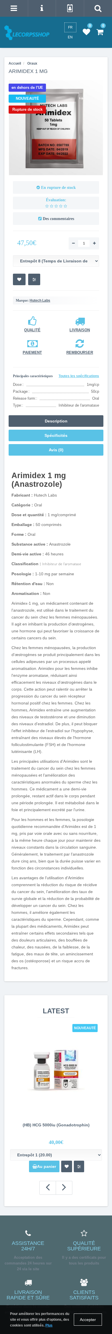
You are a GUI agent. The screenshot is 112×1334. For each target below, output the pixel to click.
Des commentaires (58, 219)
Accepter (88, 1319)
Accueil (15, 63)
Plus (49, 1325)
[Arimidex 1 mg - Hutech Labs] (56, 127)
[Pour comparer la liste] (34, 279)
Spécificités (56, 435)
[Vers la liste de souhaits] (19, 279)
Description (56, 421)
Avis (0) (56, 450)
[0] (86, 32)
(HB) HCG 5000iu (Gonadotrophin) (56, 1125)
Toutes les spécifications (79, 376)
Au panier (46, 1166)
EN (70, 37)
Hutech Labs (40, 300)
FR (70, 27)
